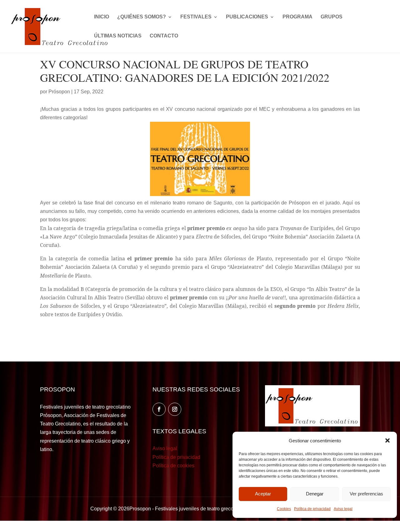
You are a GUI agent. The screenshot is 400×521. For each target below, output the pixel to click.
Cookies (284, 509)
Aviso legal (343, 509)
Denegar (314, 493)
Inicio (101, 17)
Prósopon (59, 91)
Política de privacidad (312, 509)
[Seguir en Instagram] (174, 409)
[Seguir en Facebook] (159, 409)
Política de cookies (173, 465)
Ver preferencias (366, 493)
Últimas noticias (118, 36)
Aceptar (263, 493)
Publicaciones (247, 17)
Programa (297, 17)
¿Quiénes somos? (141, 17)
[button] (387, 440)
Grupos (331, 17)
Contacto (164, 36)
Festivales (196, 17)
